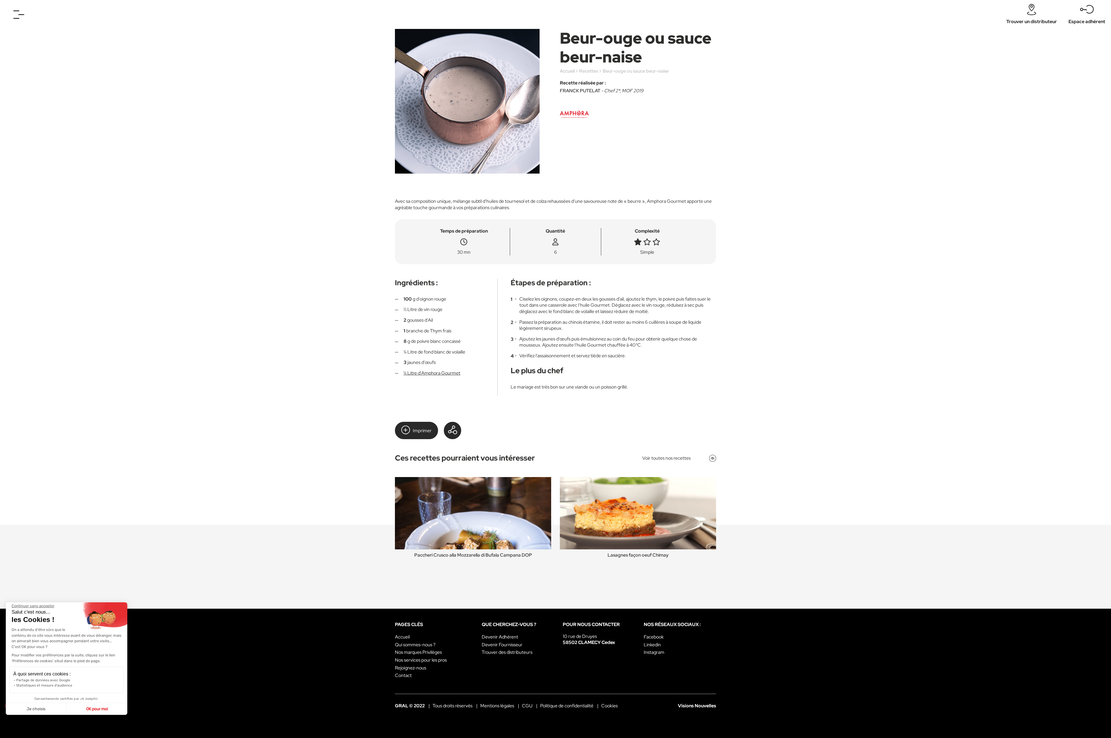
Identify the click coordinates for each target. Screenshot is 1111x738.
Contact (403, 675)
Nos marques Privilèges (418, 652)
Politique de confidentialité (566, 706)
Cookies (609, 706)
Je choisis (36, 708)
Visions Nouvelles (697, 706)
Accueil (567, 71)
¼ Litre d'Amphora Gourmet (432, 373)
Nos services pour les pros (421, 660)
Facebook (654, 637)
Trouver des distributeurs (507, 652)
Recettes (588, 71)
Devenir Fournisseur (502, 645)
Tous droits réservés (452, 706)
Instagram (654, 652)
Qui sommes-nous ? (415, 645)
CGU (527, 706)
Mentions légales (497, 706)
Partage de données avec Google (43, 680)
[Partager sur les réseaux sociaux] (452, 430)
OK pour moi (97, 708)
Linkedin (652, 645)
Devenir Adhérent (500, 637)
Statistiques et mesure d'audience (44, 685)
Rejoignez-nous (410, 668)
